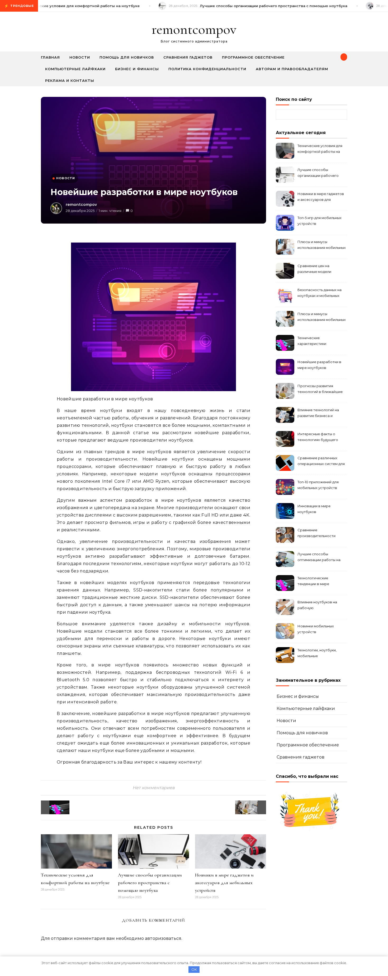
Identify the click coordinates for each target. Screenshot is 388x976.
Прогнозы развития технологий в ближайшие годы (320, 389)
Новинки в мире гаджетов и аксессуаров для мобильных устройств (224, 882)
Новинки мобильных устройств (315, 629)
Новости (79, 57)
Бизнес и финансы (137, 69)
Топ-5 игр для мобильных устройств (319, 221)
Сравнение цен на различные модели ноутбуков (314, 269)
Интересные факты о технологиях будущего (317, 437)
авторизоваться (163, 938)
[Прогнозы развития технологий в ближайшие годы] (254, 807)
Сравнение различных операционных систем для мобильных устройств (321, 461)
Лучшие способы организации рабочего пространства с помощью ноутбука (150, 882)
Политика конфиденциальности (207, 69)
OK (194, 969)
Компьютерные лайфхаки (75, 69)
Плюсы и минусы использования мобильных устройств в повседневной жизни (321, 317)
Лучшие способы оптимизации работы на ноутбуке (318, 557)
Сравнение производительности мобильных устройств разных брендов (317, 533)
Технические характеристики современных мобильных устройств (320, 341)
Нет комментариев (154, 787)
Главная (50, 57)
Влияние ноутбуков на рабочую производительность (317, 605)
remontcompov (194, 29)
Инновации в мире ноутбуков (313, 509)
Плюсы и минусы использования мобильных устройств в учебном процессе (321, 245)
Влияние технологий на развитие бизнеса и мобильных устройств (318, 413)
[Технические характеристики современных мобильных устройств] (53, 807)
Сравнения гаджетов (187, 57)
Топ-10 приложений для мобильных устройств (318, 485)
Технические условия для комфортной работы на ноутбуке (319, 149)
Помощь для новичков (127, 57)
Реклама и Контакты (69, 80)
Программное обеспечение (253, 57)
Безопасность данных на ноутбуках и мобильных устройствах (319, 293)
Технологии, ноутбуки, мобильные (317, 653)
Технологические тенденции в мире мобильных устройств (317, 581)
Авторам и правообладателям (292, 69)
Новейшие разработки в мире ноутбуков (319, 365)
